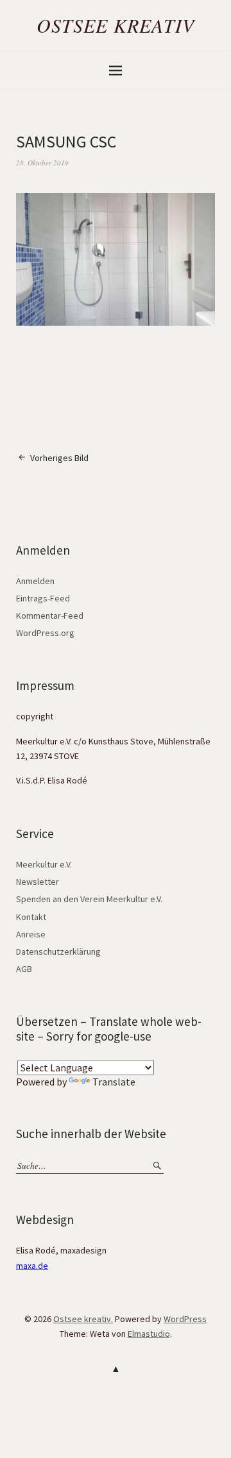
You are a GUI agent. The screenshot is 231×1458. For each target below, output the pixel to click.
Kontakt (31, 917)
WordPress (185, 1319)
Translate (113, 1081)
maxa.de (32, 1265)
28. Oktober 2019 (42, 162)
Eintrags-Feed (43, 598)
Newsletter (37, 881)
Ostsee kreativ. (83, 1319)
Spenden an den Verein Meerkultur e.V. (89, 899)
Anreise (31, 934)
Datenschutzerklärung (58, 951)
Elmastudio (149, 1333)
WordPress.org (45, 633)
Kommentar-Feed (49, 615)
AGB (24, 969)
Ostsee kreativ (115, 25)
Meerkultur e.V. (44, 864)
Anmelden (35, 581)
